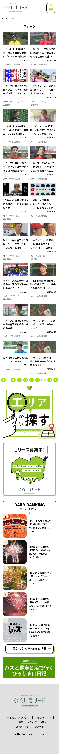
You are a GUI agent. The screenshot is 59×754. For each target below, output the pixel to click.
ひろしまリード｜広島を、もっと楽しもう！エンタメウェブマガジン (15, 7)
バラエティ (16, 216)
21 (31, 380)
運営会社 (39, 727)
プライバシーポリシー (37, 722)
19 (19, 380)
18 (13, 380)
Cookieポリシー (23, 727)
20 (25, 380)
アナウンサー (9, 102)
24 (49, 380)
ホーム (4, 18)
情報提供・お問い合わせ (19, 717)
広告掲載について (43, 717)
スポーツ (7, 65)
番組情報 (16, 65)
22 (37, 380)
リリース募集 (16, 722)
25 (55, 380)
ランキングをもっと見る (29, 648)
